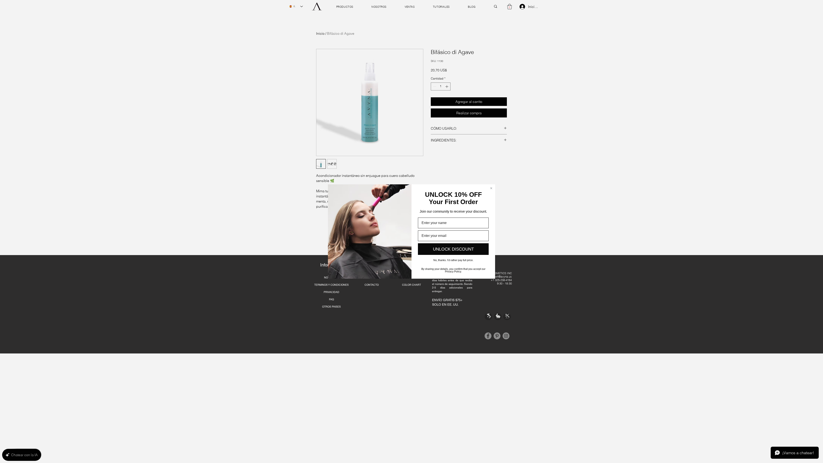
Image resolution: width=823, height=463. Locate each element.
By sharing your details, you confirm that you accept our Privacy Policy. (453, 270)
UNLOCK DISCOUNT (453, 249)
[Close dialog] (491, 188)
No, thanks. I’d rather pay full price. (453, 260)
